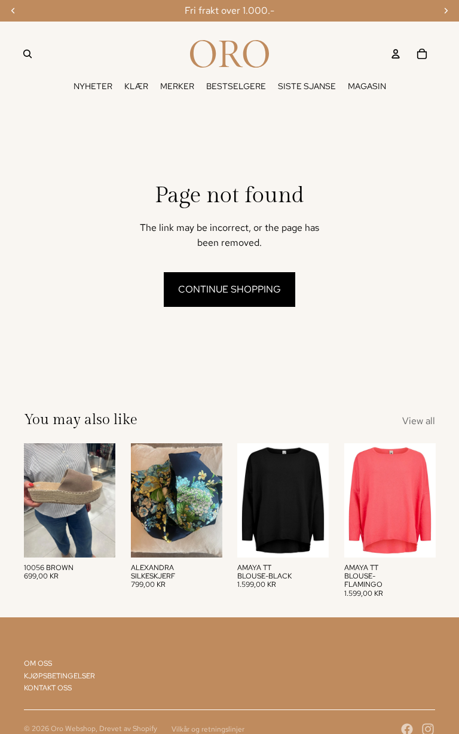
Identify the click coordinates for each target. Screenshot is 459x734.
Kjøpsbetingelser (59, 676)
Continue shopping (229, 289)
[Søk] (27, 54)
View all (418, 421)
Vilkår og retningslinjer (208, 729)
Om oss (38, 663)
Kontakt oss (48, 688)
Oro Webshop (73, 728)
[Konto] (395, 54)
